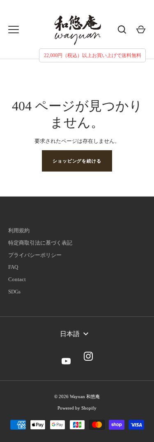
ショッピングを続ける (77, 160)
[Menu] (14, 30)
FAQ (13, 267)
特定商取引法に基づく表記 (40, 243)
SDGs (14, 292)
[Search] (122, 30)
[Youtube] (66, 356)
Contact (17, 279)
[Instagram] (88, 356)
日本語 (70, 333)
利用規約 (19, 230)
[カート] (141, 30)
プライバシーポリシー (35, 255)
